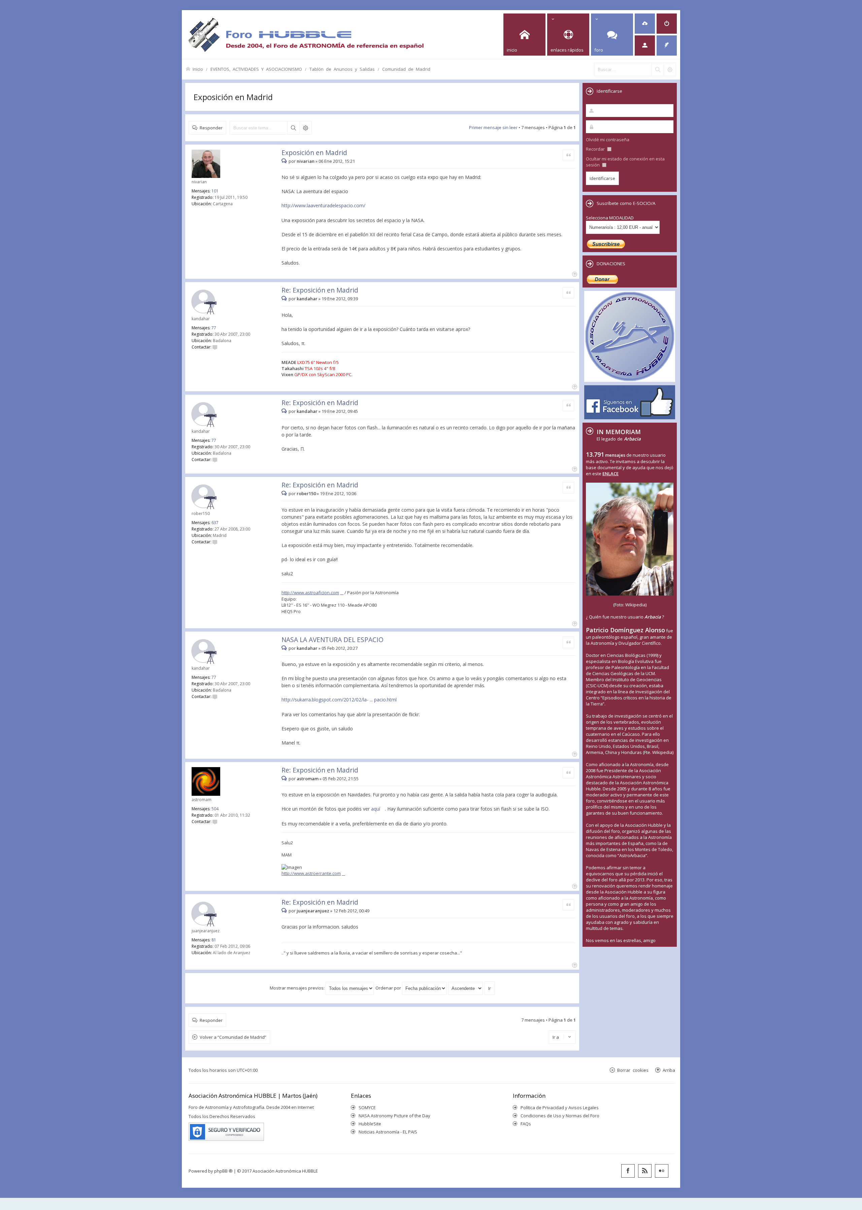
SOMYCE (367, 1108)
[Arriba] (574, 273)
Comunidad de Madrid (406, 69)
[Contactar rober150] (214, 542)
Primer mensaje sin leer (493, 127)
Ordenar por (388, 988)
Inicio (198, 69)
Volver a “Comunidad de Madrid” (233, 1037)
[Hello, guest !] (645, 45)
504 (215, 809)
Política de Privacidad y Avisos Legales (560, 1108)
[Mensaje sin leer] (285, 161)
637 (215, 522)
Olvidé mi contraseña (607, 140)
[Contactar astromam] (214, 821)
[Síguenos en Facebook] (628, 1171)
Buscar (293, 127)
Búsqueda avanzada (305, 127)
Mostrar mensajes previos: (298, 988)
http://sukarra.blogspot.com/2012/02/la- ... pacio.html (339, 699)
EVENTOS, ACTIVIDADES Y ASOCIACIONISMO (256, 69)
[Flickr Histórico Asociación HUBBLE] (661, 1171)
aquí (375, 809)
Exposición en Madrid (233, 96)
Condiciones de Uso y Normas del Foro (560, 1116)
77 (213, 328)
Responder (211, 127)
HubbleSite (370, 1124)
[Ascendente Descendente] (466, 988)
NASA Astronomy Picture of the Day (394, 1116)
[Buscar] (658, 69)
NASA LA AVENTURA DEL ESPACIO (332, 639)
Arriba (669, 1070)
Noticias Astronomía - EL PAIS (388, 1132)
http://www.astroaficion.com (310, 592)
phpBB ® (223, 1171)
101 (215, 191)
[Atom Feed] (645, 1171)
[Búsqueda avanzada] (670, 69)
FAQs (526, 1124)
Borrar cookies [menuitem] (633, 1070)
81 (213, 940)
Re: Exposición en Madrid (319, 290)
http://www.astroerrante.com (311, 873)
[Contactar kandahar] (214, 347)
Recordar (596, 149)
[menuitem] (645, 23)
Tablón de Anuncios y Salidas (342, 69)
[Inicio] (305, 34)
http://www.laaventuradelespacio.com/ (323, 205)
